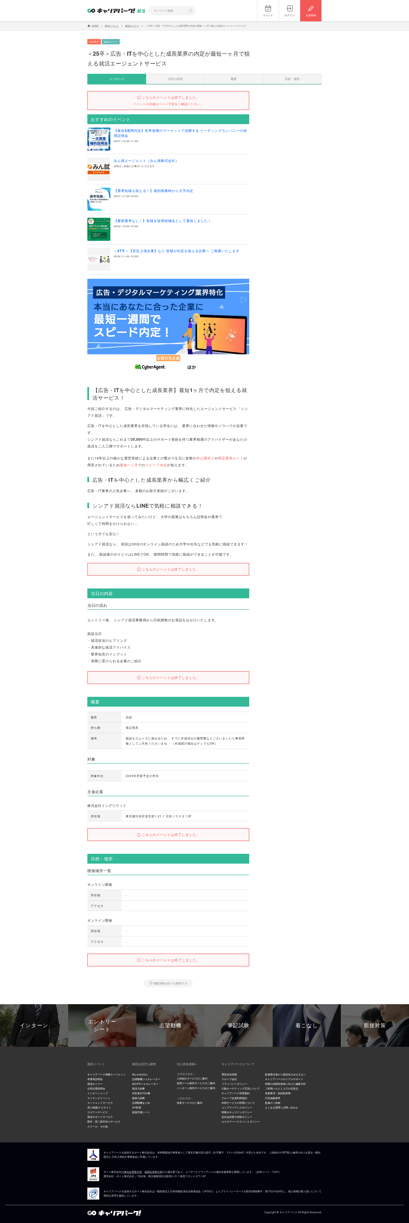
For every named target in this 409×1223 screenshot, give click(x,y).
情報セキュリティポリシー (237, 1112)
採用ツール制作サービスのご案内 (196, 1083)
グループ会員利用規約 (234, 1098)
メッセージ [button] (116, 79)
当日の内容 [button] (175, 79)
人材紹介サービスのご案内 (192, 1078)
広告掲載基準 (272, 1098)
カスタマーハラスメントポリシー (241, 1121)
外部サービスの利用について (238, 1102)
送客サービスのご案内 (189, 1102)
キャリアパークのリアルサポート (284, 1079)
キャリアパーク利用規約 (236, 1093)
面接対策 (375, 1025)
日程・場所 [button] (292, 79)
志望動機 (170, 1025)
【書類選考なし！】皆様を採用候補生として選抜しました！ (162, 220)
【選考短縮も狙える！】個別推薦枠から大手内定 (153, 190)
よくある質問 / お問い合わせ (281, 1107)
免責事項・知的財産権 (278, 1093)
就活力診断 (138, 1088)
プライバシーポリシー (234, 1083)
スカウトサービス (97, 1112)
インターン (34, 1025)
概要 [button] (234, 79)
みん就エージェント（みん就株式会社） (146, 160)
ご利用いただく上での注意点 (281, 1088)
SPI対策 (136, 1107)
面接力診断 (138, 1098)
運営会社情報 (229, 1074)
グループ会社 (229, 1079)
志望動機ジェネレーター (146, 1079)
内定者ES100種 (141, 1093)
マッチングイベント (98, 1098)
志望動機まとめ (141, 1102)
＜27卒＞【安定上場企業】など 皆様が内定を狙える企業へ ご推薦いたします (176, 250)
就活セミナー (95, 1083)
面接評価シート (141, 1112)
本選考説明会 (95, 1079)
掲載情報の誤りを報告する (170, 983)
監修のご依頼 (272, 1102)
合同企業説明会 (96, 1088)
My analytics (139, 1074)
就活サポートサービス (100, 1116)
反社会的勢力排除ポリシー (237, 1116)
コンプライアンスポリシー (237, 1107)
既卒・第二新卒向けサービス (104, 1121)
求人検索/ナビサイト (99, 1107)
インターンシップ (97, 1093)
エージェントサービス (100, 1102)
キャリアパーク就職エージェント (106, 1074)
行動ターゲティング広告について (241, 1088)
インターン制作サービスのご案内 (196, 1088)
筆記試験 (239, 1025)
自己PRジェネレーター (145, 1083)
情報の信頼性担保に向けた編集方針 (285, 1083)
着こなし (306, 1025)
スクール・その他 (97, 1126)
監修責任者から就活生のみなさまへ (285, 1074)
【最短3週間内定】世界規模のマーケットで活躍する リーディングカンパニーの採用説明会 (180, 133)
